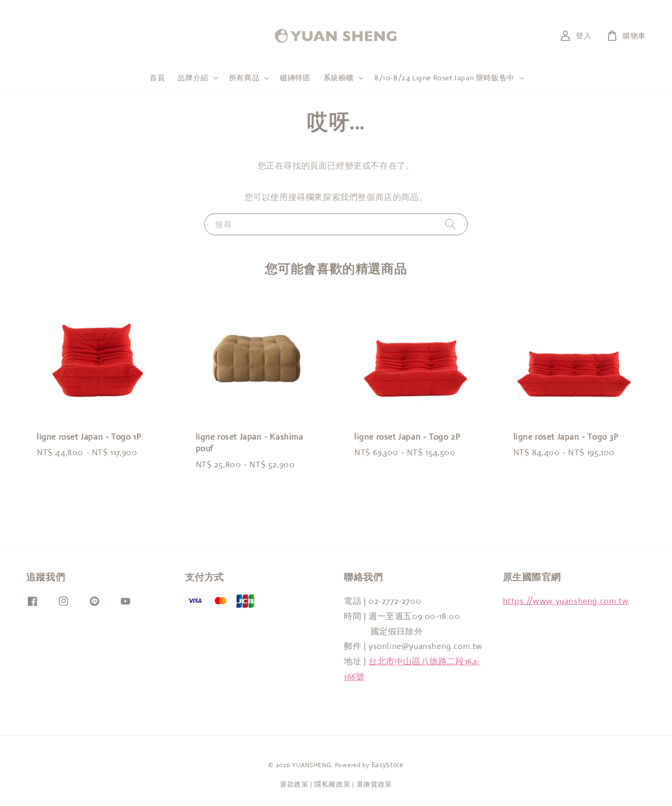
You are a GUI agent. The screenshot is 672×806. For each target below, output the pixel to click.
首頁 (157, 77)
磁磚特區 (295, 77)
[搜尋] (450, 224)
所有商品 (244, 77)
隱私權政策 (332, 784)
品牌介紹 (192, 77)
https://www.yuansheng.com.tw (566, 600)
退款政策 (294, 784)
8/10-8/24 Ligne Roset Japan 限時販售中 (444, 77)
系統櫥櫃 (338, 77)
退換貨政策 (374, 784)
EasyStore (388, 764)
